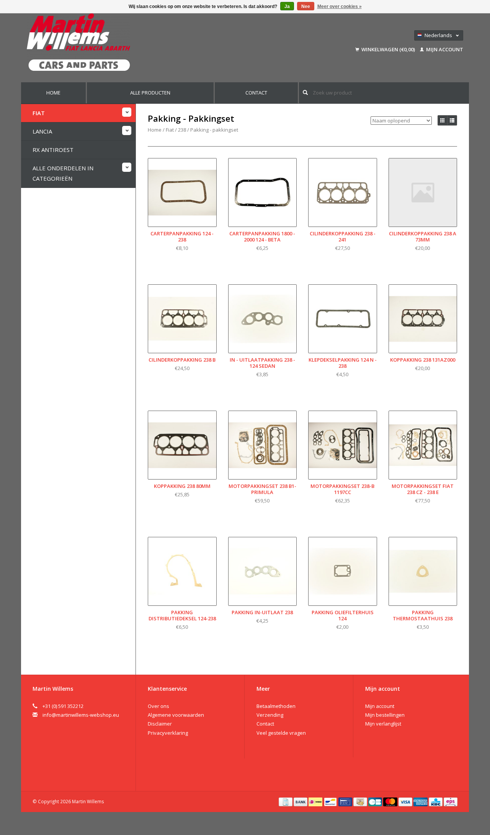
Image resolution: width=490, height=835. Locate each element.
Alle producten (150, 92)
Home (53, 92)
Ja (287, 6)
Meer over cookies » (339, 6)
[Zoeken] (305, 92)
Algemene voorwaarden (176, 714)
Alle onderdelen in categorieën (63, 173)
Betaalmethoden (276, 706)
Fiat (39, 113)
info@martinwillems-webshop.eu (80, 714)
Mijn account (444, 49)
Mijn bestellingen (385, 714)
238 (182, 129)
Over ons (158, 706)
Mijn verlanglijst (383, 723)
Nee (305, 6)
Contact (256, 92)
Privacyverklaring (168, 732)
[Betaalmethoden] (286, 801)
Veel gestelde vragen (281, 732)
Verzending (269, 714)
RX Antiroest (53, 149)
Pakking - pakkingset (214, 129)
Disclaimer (160, 723)
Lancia (42, 131)
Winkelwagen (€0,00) (388, 49)
